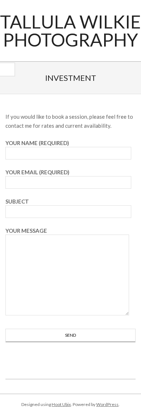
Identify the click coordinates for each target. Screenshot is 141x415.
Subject (17, 201)
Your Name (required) (37, 143)
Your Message (26, 230)
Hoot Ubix (61, 404)
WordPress (107, 404)
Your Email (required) (37, 172)
